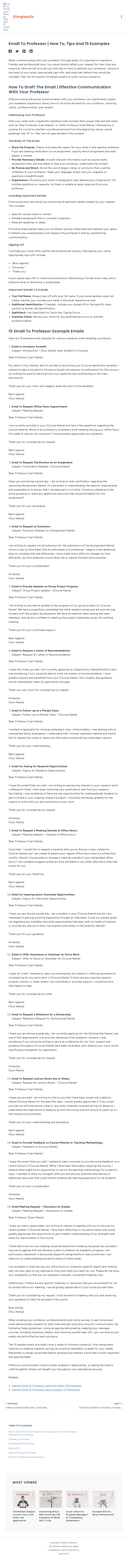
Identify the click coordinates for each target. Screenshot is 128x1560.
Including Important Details (21, 1443)
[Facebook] (10, 51)
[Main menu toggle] (121, 16)
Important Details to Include (21, 1452)
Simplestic (23, 16)
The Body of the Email (19, 1439)
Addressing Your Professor (20, 1435)
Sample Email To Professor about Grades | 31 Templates (46, 1389)
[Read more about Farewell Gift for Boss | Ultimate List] (104, 1498)
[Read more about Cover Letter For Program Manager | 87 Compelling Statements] (77, 1498)
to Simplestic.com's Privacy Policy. (64, 1550)
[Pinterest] (24, 51)
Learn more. (64, 1554)
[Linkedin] (31, 51)
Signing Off (14, 1448)
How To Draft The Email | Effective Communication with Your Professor (42, 1432)
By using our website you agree (64, 1546)
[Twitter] (17, 51)
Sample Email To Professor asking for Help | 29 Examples (46, 1385)
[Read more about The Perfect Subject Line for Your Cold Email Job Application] (24, 1498)
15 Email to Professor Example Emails (26, 1457)
